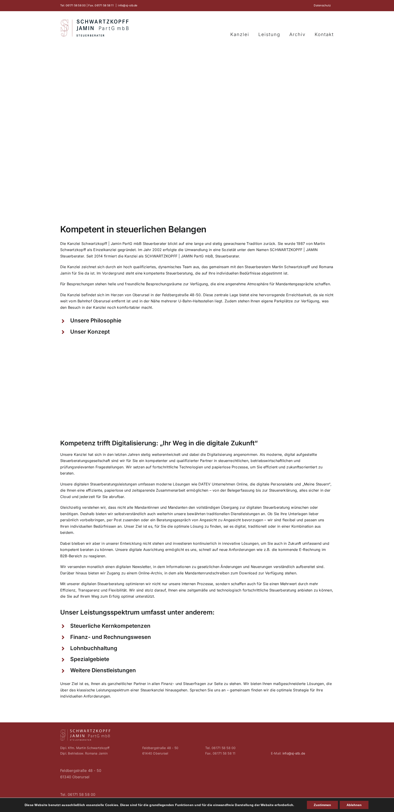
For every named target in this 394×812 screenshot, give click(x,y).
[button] (197, 320)
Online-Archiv (150, 573)
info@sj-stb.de (127, 5)
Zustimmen (322, 805)
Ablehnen (354, 805)
